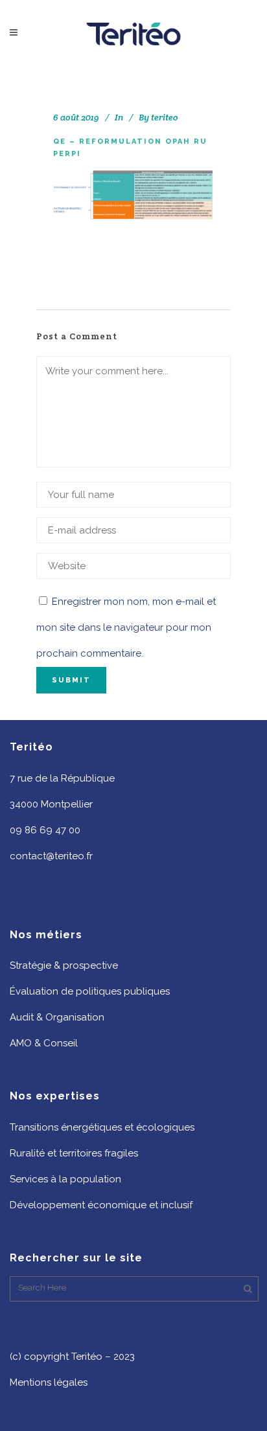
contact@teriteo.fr (51, 856)
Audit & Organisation (57, 1017)
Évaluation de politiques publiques (90, 991)
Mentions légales (48, 1382)
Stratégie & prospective (64, 965)
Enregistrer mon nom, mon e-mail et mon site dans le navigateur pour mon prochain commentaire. (126, 627)
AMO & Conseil (44, 1043)
